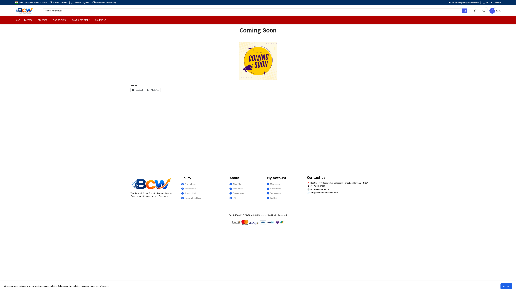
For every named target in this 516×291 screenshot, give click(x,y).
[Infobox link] (31, 2)
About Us (237, 184)
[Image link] (151, 183)
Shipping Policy (191, 193)
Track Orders (275, 193)
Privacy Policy (190, 184)
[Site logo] (24, 10)
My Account (275, 184)
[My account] (475, 10)
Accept (506, 286)
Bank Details (238, 189)
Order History (275, 189)
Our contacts (238, 193)
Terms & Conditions (193, 198)
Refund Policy (190, 189)
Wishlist (273, 198)
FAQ (234, 198)
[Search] (464, 10)
